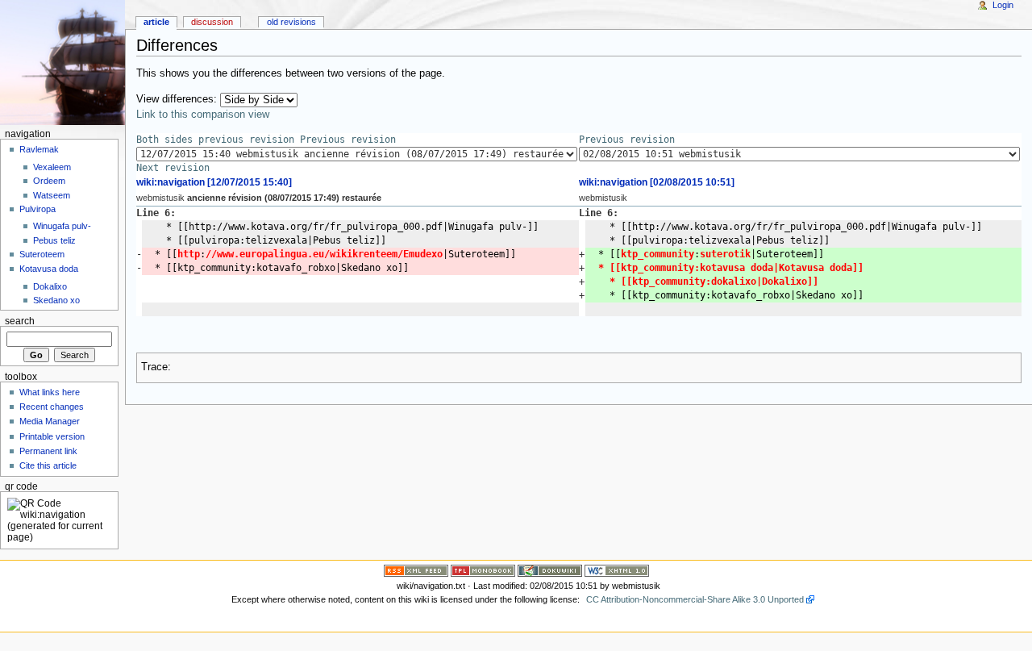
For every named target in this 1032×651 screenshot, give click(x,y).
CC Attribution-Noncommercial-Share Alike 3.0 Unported (695, 599)
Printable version (52, 436)
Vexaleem (52, 167)
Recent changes (51, 406)
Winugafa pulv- (62, 226)
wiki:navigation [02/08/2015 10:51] (656, 182)
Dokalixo (50, 286)
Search (20, 321)
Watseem (51, 195)
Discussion (212, 22)
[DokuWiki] (550, 569)
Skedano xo (56, 300)
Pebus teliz (54, 240)
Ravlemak (39, 149)
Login (1002, 5)
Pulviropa (37, 209)
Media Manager (49, 421)
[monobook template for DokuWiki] (483, 569)
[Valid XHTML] (617, 569)
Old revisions (291, 22)
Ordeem (49, 181)
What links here (49, 392)
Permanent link (48, 451)
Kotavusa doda (48, 268)
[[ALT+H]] (62, 62)
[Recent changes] (416, 569)
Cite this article (48, 465)
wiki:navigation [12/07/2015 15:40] (214, 182)
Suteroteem (41, 254)
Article (156, 22)
